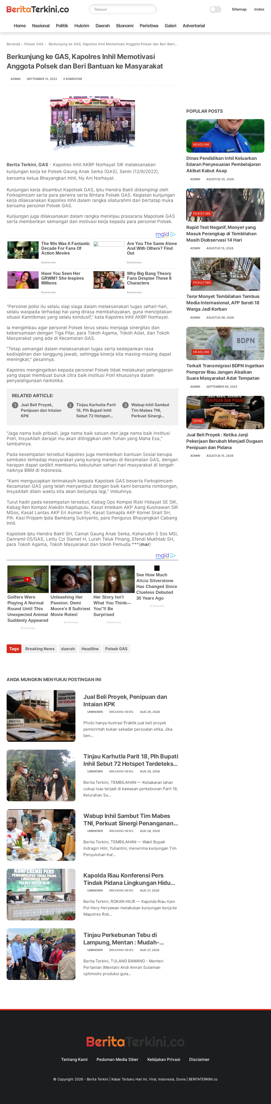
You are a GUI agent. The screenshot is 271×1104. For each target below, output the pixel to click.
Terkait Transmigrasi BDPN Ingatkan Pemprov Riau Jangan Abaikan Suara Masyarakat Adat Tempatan (225, 372)
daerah (68, 648)
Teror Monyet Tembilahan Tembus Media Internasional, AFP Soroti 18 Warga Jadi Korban (223, 303)
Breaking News (40, 648)
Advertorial (194, 25)
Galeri (170, 25)
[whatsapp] (236, 26)
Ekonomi (124, 25)
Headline (90, 648)
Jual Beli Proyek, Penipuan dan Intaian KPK (41, 410)
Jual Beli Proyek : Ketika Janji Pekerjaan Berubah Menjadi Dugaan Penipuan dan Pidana (224, 441)
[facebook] (219, 26)
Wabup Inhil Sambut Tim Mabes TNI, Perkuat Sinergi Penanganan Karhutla (152, 410)
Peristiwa (149, 25)
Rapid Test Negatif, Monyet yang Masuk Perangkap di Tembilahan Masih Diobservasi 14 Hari (221, 234)
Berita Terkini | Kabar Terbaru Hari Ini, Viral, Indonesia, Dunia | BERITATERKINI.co (152, 1079)
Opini (197, 421)
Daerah (103, 25)
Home (20, 25)
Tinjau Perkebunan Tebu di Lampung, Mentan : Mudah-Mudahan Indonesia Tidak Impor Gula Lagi (127, 938)
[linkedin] (53, 663)
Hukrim (81, 25)
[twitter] (227, 26)
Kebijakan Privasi (163, 1059)
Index (259, 9)
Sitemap (239, 9)
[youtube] (261, 26)
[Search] (151, 9)
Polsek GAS (33, 44)
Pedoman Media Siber (117, 1059)
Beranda (13, 44)
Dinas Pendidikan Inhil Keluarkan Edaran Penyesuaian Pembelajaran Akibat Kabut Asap (223, 165)
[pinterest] (43, 663)
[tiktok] (244, 26)
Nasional (40, 25)
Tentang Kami (74, 1059)
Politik (62, 25)
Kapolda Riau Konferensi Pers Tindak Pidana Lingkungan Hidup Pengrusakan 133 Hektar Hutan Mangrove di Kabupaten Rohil (128, 879)
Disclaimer (199, 1059)
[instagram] (253, 26)
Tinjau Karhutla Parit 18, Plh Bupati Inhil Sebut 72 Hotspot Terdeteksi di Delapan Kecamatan (96, 410)
